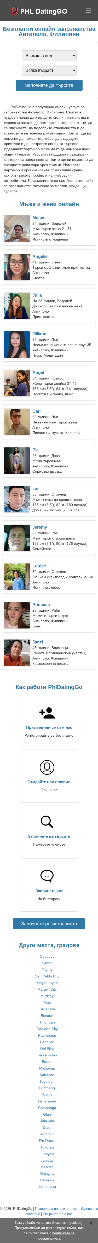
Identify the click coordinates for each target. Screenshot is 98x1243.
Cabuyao (47, 956)
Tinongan (47, 1022)
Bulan (47, 1094)
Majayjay (47, 1173)
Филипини (47, 1187)
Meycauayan (47, 983)
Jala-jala (47, 1121)
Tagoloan (47, 1081)
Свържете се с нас (58, 1214)
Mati (47, 1002)
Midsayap (47, 1068)
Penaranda (47, 1101)
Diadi (47, 1127)
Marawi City (47, 989)
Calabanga (47, 1108)
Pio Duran (47, 1141)
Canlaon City (47, 1029)
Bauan (47, 1062)
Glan (47, 1114)
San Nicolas (47, 1055)
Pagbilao (47, 1042)
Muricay (47, 996)
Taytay (47, 969)
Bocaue (47, 1016)
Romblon (47, 1134)
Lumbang (47, 1088)
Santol (47, 963)
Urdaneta (47, 1009)
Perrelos (47, 1180)
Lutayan (47, 1154)
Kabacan (47, 1075)
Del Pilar (47, 1048)
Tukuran (47, 1147)
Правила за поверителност (56, 1209)
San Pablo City (47, 976)
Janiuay (47, 1160)
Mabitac (47, 1167)
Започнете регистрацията (49, 923)
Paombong (47, 1035)
